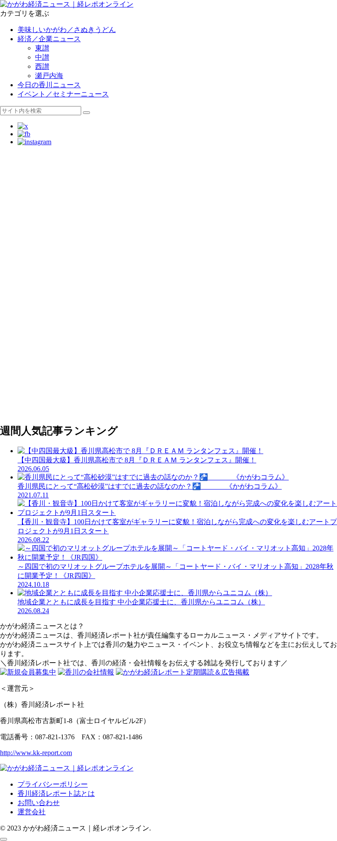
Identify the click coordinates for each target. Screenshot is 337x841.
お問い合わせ (39, 802)
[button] (86, 112)
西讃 (42, 66)
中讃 (42, 57)
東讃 (42, 48)
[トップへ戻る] (3, 839)
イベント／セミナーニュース (63, 94)
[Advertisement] (168, 172)
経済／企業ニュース (49, 39)
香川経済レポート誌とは (56, 793)
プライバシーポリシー (53, 784)
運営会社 (32, 812)
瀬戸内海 (49, 75)
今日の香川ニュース (49, 85)
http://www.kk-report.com (36, 752)
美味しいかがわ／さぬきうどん (67, 29)
